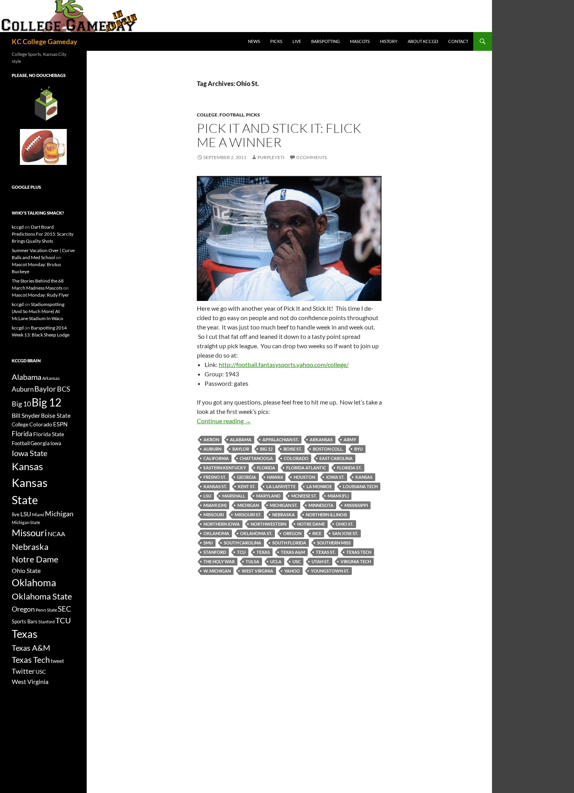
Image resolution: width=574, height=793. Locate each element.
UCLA (276, 561)
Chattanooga (256, 458)
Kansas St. (215, 486)
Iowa (55, 443)
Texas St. (325, 552)
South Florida (289, 542)
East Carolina (336, 458)
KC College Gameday (44, 41)
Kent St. (246, 486)
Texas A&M (293, 552)
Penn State (46, 610)
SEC (64, 608)
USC (296, 561)
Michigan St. (284, 505)
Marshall (233, 495)
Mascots (360, 41)
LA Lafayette (281, 486)
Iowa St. (335, 477)
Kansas (364, 477)
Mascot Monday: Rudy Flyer (40, 295)
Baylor (240, 448)
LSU (207, 495)
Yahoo (292, 570)
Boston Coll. (328, 448)
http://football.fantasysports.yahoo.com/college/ (284, 364)
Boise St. (292, 448)
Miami (38, 514)
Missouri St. (248, 514)
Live (296, 41)
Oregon (292, 533)
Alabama (240, 439)
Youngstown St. (330, 570)
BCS (63, 389)
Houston (304, 477)
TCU (241, 552)
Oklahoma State (42, 596)
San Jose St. (345, 533)
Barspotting (325, 41)
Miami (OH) (214, 505)
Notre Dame (311, 523)
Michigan (248, 505)
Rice (316, 533)
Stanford (214, 552)
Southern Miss (334, 542)
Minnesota (320, 505)
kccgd (18, 227)
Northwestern (268, 523)
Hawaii (275, 477)
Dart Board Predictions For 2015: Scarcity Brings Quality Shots (42, 234)
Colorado (296, 458)
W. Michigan (217, 570)
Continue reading (224, 420)
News (254, 41)
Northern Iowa (221, 523)
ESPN (60, 424)
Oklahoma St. (256, 533)
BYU (358, 448)
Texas (263, 552)
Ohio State (26, 570)
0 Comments (311, 157)
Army (350, 439)
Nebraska (283, 514)
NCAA (56, 533)
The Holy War (219, 561)
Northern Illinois (326, 514)
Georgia (246, 477)
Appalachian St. (280, 439)
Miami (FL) (338, 495)
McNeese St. (304, 495)
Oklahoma (216, 533)
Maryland (268, 495)
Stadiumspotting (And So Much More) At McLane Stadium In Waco (38, 311)
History (389, 41)
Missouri (213, 514)
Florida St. (349, 467)
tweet (57, 661)
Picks (276, 41)
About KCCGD (423, 41)
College (207, 115)
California (216, 458)
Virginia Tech (355, 561)
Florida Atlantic (306, 467)
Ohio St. (344, 523)
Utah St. (321, 561)
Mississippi (356, 505)
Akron (211, 439)
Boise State (56, 415)
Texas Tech (358, 552)
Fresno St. (214, 477)
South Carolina (242, 542)
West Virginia (257, 570)
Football (231, 115)
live (16, 514)
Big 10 (21, 403)
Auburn (212, 448)
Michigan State (26, 522)
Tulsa (252, 561)
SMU (208, 542)
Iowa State (29, 453)
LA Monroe (319, 486)
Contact (458, 41)
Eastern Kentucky (224, 467)
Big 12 (266, 448)
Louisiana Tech (360, 486)
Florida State (48, 434)
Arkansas (321, 439)
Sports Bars (24, 621)
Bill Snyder (26, 415)
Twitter (23, 671)
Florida (266, 467)
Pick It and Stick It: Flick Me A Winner (279, 135)
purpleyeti (271, 157)
